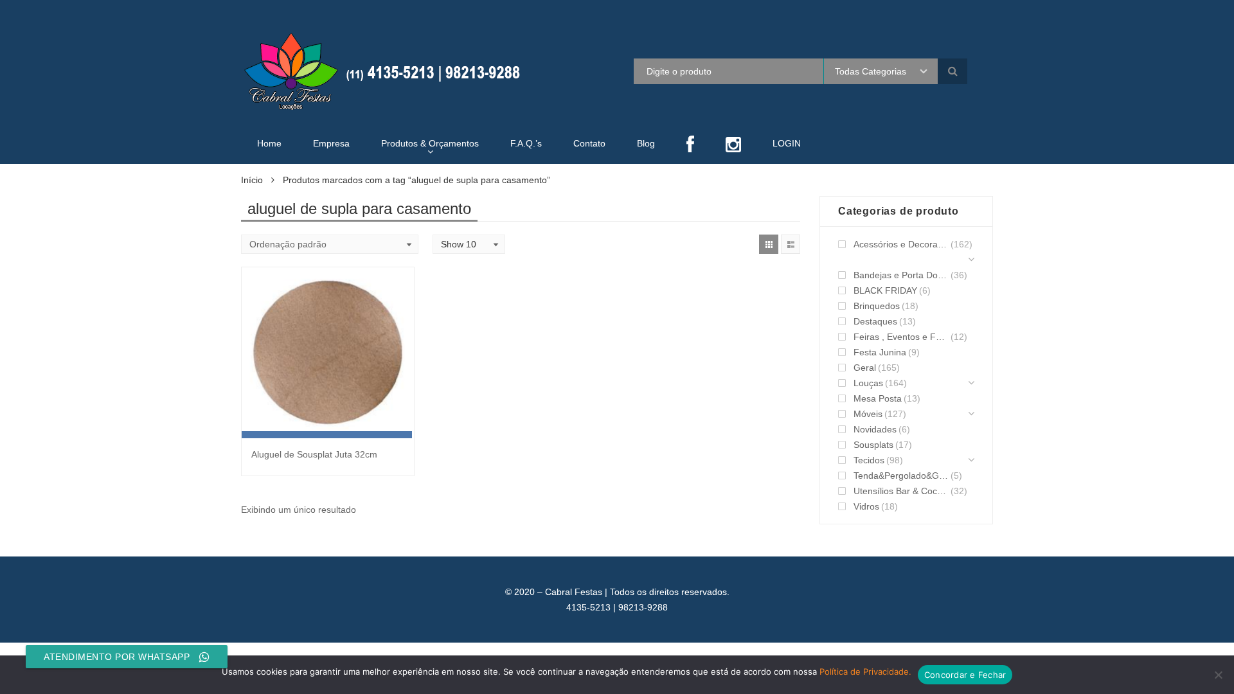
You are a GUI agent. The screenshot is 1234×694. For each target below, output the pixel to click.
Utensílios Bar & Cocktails (901, 491)
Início (252, 180)
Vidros (866, 506)
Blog (646, 143)
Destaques (875, 321)
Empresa (331, 143)
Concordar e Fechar (965, 675)
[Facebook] (690, 145)
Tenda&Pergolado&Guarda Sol (901, 475)
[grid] (768, 244)
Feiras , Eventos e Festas (901, 337)
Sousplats (873, 445)
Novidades (875, 429)
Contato (589, 143)
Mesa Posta (878, 398)
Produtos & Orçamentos (430, 143)
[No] (1218, 674)
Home (269, 143)
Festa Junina (880, 352)
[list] (790, 244)
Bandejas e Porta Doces (901, 275)
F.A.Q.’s (526, 143)
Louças (868, 383)
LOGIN (787, 143)
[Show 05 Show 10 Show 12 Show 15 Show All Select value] (469, 244)
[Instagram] (733, 145)
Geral (865, 367)
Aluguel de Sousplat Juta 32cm (314, 454)
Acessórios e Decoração (901, 244)
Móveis (868, 414)
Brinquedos (877, 306)
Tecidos (869, 460)
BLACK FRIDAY (885, 290)
